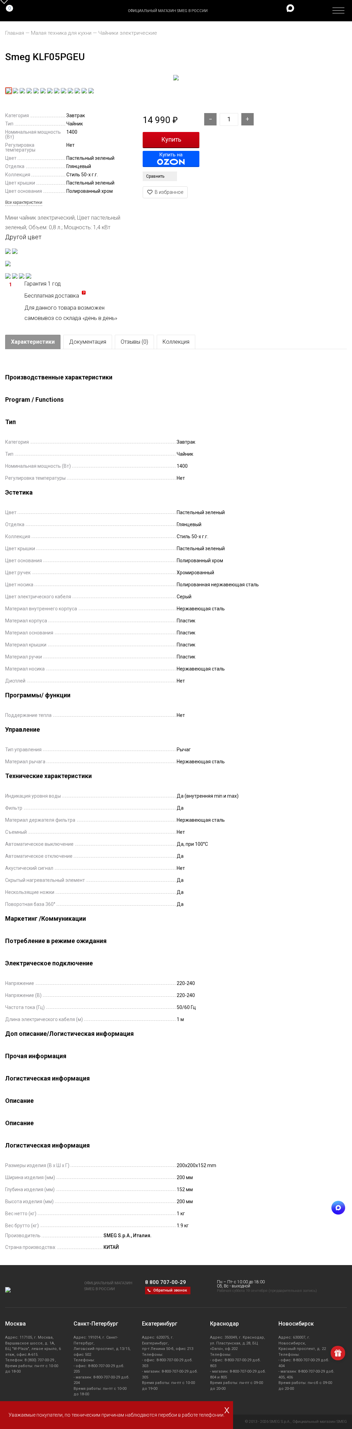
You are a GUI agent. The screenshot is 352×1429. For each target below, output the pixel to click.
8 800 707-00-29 (165, 1282)
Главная (14, 33)
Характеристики (33, 342)
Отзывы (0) (134, 342)
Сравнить (155, 176)
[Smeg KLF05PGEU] (176, 78)
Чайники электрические (127, 33)
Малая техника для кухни (61, 33)
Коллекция (176, 342)
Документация (87, 342)
